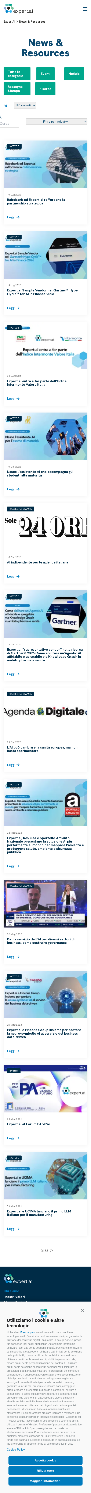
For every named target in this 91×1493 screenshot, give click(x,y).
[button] (82, 1310)
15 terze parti (27, 1332)
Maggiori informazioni (45, 1481)
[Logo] (18, 9)
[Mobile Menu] (85, 8)
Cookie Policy (16, 1449)
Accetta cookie (45, 1460)
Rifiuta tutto (45, 1470)
